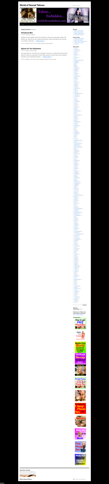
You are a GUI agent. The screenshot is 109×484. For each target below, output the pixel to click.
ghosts (75, 141)
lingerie (75, 167)
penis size (76, 200)
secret (75, 229)
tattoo (75, 272)
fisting (75, 135)
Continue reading (40, 41)
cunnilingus (76, 106)
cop (74, 97)
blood (75, 72)
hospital (75, 156)
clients (75, 89)
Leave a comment (49, 43)
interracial (76, 164)
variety (75, 290)
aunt (75, 58)
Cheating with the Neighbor (79, 38)
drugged (75, 117)
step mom (76, 260)
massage (75, 172)
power (75, 205)
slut (74, 252)
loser (75, 169)
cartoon (75, 81)
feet (74, 129)
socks (75, 255)
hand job (75, 149)
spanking (75, 258)
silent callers (76, 245)
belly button (76, 68)
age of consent (76, 50)
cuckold (75, 104)
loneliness (76, 168)
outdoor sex (76, 193)
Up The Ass (76, 44)
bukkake (75, 78)
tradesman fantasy (77, 279)
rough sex (76, 225)
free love (75, 139)
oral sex (75, 191)
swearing (75, 270)
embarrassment (76, 121)
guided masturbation (77, 147)
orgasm (75, 192)
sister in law (76, 248)
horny (75, 155)
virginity (75, 294)
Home (22, 24)
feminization (76, 133)
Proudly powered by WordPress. (80, 479)
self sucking (76, 232)
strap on (75, 263)
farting (75, 126)
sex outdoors (76, 235)
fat (74, 128)
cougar (75, 98)
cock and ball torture (77, 93)
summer (75, 268)
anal (75, 53)
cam (75, 80)
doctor (75, 112)
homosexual (76, 153)
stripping (75, 264)
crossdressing (76, 101)
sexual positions (77, 239)
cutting (75, 108)
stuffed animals (76, 266)
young (75, 302)
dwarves (75, 118)
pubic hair (76, 211)
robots (75, 221)
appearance (76, 54)
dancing (75, 109)
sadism (75, 227)
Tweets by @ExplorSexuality (78, 314)
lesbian (75, 165)
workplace (76, 300)
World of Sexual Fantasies (78, 30)
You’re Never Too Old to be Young (80, 41)
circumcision (76, 88)
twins (75, 284)
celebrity (75, 84)
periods (75, 201)
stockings (43, 43)
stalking (75, 259)
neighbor (75, 185)
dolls (75, 113)
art (74, 56)
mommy (75, 180)
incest (75, 161)
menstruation (76, 177)
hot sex (75, 157)
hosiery (34, 59)
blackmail (76, 70)
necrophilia (76, 184)
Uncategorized (76, 286)
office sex (76, 189)
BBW (75, 65)
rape (75, 216)
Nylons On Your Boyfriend (31, 48)
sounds (75, 256)
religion (75, 217)
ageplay (75, 52)
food (75, 136)
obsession (76, 188)
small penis (76, 254)
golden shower (76, 144)
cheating (75, 86)
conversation (76, 96)
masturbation (76, 173)
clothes (75, 90)
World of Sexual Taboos (32, 5)
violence (75, 292)
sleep (75, 251)
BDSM (75, 66)
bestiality (75, 69)
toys (75, 278)
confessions (76, 94)
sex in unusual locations (78, 233)
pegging (75, 199)
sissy (75, 247)
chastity (75, 85)
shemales (75, 240)
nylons (34, 43)
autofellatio (76, 61)
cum (75, 105)
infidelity (75, 163)
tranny (75, 280)
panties (75, 196)
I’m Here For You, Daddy (78, 42)
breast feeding (76, 76)
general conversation (77, 140)
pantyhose (27, 43)
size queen (76, 250)
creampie (75, 100)
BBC (75, 64)
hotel (75, 159)
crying (75, 102)
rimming (75, 219)
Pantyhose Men (27, 33)
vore (75, 295)
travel (75, 282)
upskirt (75, 287)
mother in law (76, 181)
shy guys (75, 244)
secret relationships (77, 231)
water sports (76, 298)
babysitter (76, 62)
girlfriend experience (77, 143)
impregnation (76, 160)
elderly (75, 120)
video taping (76, 291)
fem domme (76, 132)
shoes (75, 241)
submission (76, 267)
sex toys (75, 236)
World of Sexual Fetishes (78, 32)
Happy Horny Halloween (78, 40)
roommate (76, 224)
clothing (75, 92)
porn (75, 204)
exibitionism (76, 125)
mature (75, 175)
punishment (76, 213)
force (75, 137)
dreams (75, 116)
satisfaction (76, 228)
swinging (75, 271)
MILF (75, 179)
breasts (75, 77)
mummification (76, 183)
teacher (75, 274)
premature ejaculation (78, 208)
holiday (75, 152)
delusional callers (77, 110)
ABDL (75, 48)
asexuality (76, 57)
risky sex (75, 220)
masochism (76, 171)
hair (75, 148)
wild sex (75, 299)
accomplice (76, 49)
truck (75, 283)
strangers (75, 262)
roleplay (75, 223)
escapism (75, 122)
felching (75, 130)
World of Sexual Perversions (79, 33)
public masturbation (77, 212)
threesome (76, 275)
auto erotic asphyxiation (78, 60)
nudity (75, 187)
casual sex (76, 82)
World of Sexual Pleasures (78, 34)
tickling (75, 276)
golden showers (77, 145)
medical (75, 176)
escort (75, 124)
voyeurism (76, 296)
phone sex (76, 203)
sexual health (76, 237)
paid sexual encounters (78, 195)
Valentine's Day (77, 288)
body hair (76, 73)
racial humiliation (77, 215)
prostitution (76, 209)
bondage (75, 74)
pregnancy (76, 207)
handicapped (76, 151)
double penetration (77, 114)
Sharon (33, 34)
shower (75, 243)
